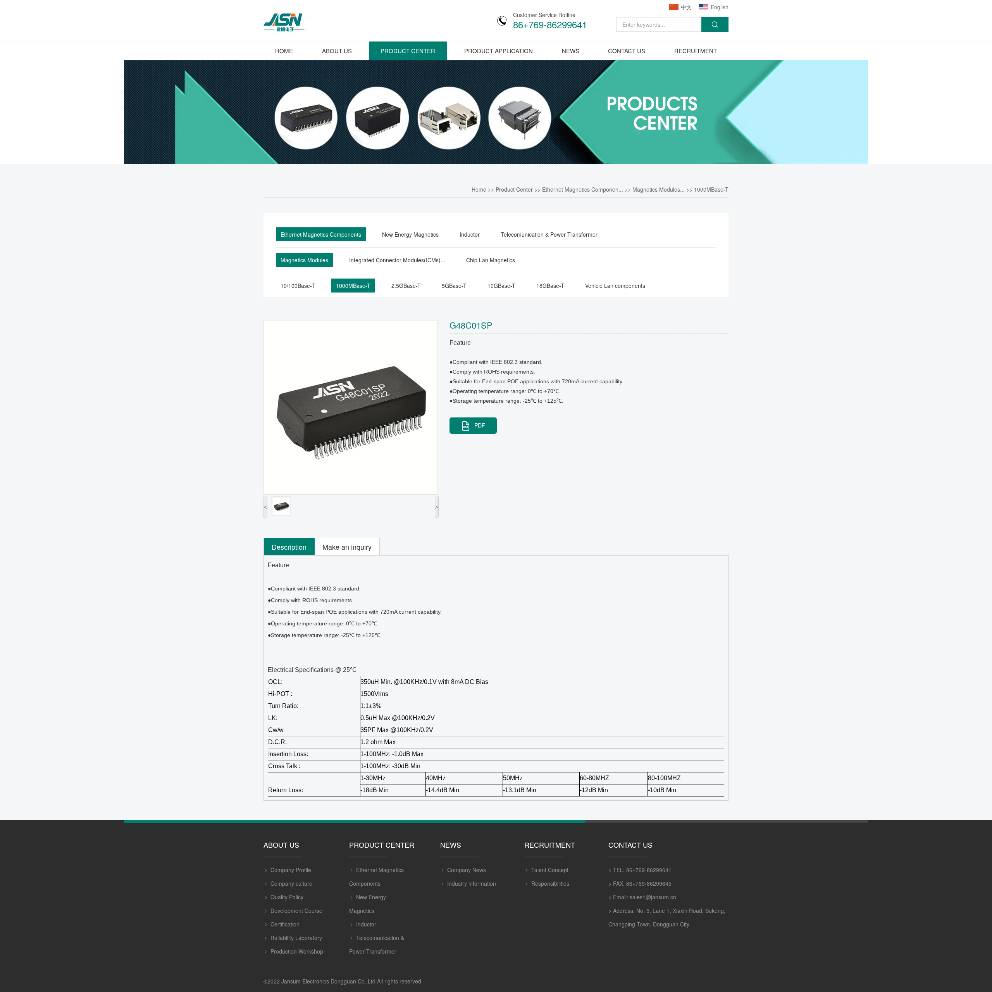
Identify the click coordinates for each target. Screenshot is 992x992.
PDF (479, 425)
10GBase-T (501, 285)
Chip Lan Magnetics (490, 260)
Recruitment (695, 51)
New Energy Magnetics (410, 234)
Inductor (470, 234)
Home (284, 51)
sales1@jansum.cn (653, 897)
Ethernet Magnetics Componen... (582, 189)
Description (289, 547)
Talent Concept (549, 870)
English (719, 7)
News (570, 51)
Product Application (498, 51)
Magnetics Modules (304, 260)
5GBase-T (454, 285)
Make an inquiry (347, 547)
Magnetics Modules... (658, 189)
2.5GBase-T (406, 285)
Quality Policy (286, 897)
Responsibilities (550, 883)
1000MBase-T (711, 189)
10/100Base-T (298, 285)
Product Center (408, 51)
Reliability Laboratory (296, 938)
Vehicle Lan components (615, 285)
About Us (337, 51)
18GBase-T (550, 285)
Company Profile (290, 870)
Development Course (296, 910)
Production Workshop (296, 951)
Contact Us (626, 51)
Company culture (291, 883)
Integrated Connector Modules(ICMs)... (397, 260)
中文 (686, 7)
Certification (285, 924)
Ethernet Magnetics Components (321, 234)
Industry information (471, 883)
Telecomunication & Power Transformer (549, 234)
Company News (466, 870)
